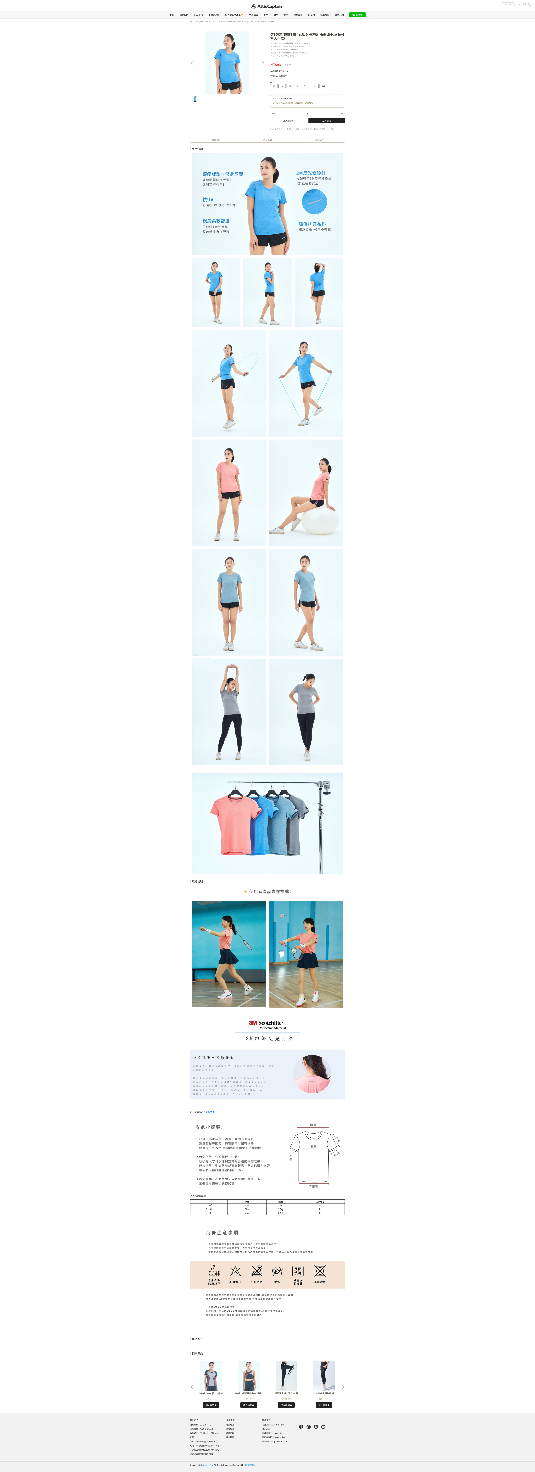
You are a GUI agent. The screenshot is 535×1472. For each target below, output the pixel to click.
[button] (263, 62)
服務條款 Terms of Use (272, 1433)
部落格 (311, 14)
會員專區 (230, 1424)
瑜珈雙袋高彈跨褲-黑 (323, 1393)
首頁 (171, 14)
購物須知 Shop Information (275, 1441)
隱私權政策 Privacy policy (273, 1437)
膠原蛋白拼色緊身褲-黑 (286, 1393)
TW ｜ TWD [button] (508, 4)
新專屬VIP (230, 1428)
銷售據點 (324, 14)
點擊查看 (210, 1112)
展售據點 (230, 1437)
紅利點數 (230, 1433)
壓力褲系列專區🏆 (234, 14)
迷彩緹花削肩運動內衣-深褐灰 (249, 1393)
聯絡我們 (339, 14)
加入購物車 (288, 120)
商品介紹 (216, 139)
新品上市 (198, 14)
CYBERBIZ (249, 1465)
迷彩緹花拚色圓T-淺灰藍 (211, 1393)
